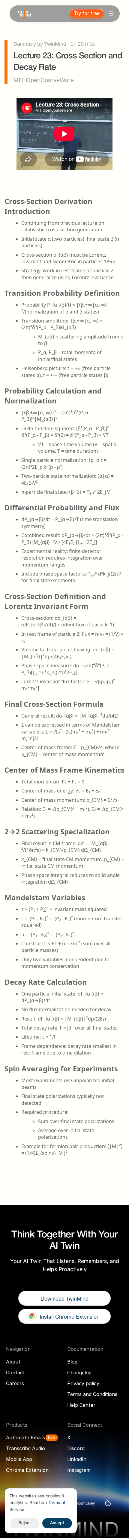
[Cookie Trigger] (108, 1503)
